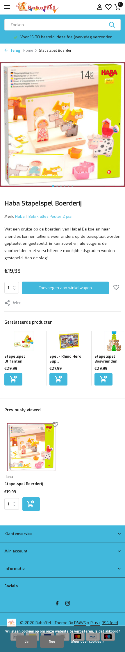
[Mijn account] (99, 7)
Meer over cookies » (87, 641)
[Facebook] (57, 603)
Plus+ (95, 622)
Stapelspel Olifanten (14, 359)
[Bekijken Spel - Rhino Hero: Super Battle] (69, 342)
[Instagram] (67, 603)
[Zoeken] (112, 25)
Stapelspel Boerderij (23, 484)
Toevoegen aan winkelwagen (65, 287)
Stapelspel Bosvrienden (105, 359)
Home (28, 50)
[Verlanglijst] (108, 7)
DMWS (80, 622)
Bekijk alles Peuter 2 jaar (50, 216)
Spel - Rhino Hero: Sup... (65, 359)
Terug (14, 50)
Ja (26, 641)
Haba (20, 216)
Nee (52, 641)
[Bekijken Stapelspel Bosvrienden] (114, 342)
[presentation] (6, 123)
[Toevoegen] (13, 379)
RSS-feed (110, 622)
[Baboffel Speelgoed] (38, 7)
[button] (53, 186)
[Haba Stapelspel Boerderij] (31, 447)
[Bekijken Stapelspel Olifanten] (24, 342)
